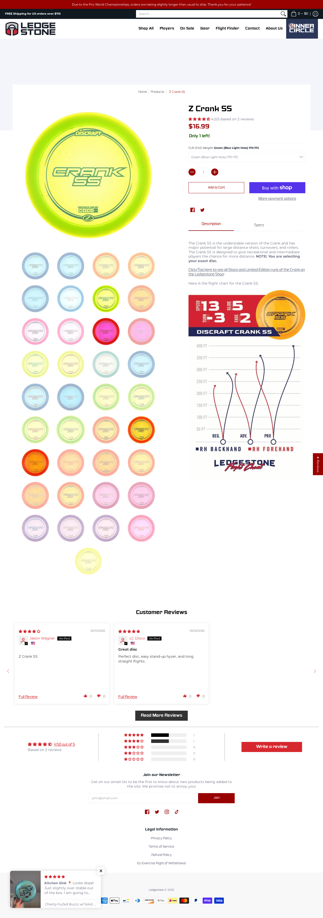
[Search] (283, 14)
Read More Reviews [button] (161, 715)
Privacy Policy (161, 838)
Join (216, 797)
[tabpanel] (247, 359)
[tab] (211, 226)
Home (142, 92)
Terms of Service (161, 846)
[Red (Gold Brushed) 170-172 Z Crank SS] (106, 331)
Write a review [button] (271, 747)
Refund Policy (161, 855)
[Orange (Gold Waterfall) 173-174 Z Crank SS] (35, 463)
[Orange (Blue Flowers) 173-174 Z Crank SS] (141, 430)
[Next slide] (315, 671)
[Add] (214, 172)
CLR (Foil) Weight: (224, 148)
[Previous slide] (8, 671)
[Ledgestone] (30, 29)
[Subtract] (192, 172)
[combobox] (207, 14)
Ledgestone (156, 890)
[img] (29, 631)
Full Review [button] (28, 697)
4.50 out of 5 (64, 744)
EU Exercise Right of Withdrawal (161, 863)
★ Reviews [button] (318, 464)
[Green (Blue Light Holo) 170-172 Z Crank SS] (106, 299)
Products (157, 92)
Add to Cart (216, 187)
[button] (299, 14)
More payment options (277, 199)
